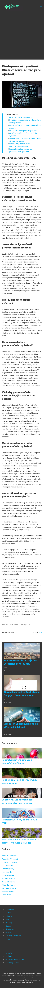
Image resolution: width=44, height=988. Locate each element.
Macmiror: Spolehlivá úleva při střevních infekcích (21, 725)
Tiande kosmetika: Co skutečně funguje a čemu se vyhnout (21, 694)
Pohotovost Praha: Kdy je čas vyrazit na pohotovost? (20, 662)
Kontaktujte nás (25, 625)
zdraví (40, 632)
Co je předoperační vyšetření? (20, 117)
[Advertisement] (22, 34)
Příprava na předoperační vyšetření (23, 130)
